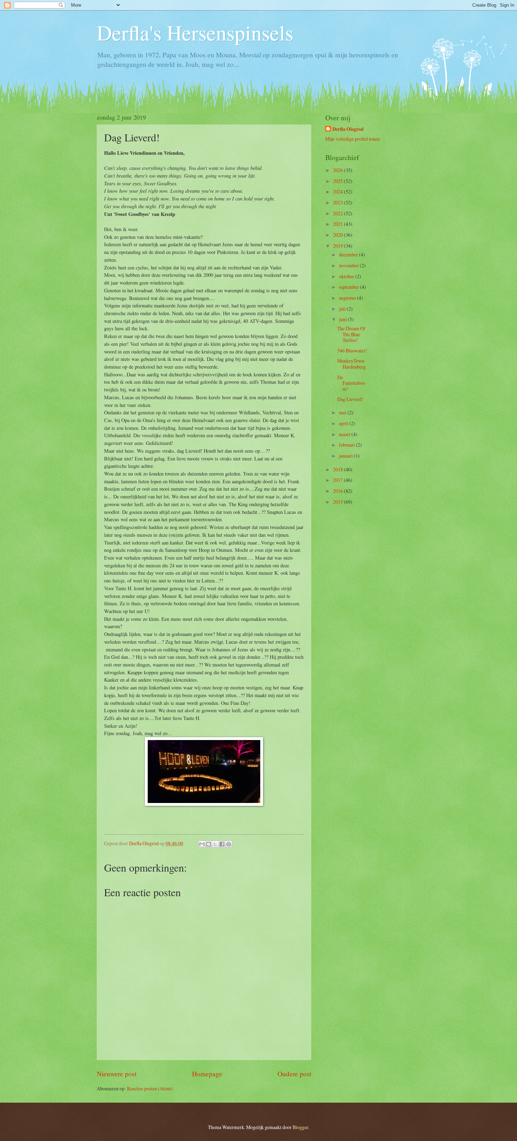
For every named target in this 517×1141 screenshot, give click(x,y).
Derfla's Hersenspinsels (195, 32)
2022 (338, 213)
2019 (338, 245)
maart (345, 434)
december (349, 254)
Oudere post (294, 1073)
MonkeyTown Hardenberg (351, 363)
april (344, 423)
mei (343, 412)
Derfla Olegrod (348, 129)
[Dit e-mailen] (201, 844)
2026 (338, 170)
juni (343, 319)
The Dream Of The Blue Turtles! (351, 334)
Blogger (300, 1127)
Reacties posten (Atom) (150, 1088)
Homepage (207, 1073)
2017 (338, 480)
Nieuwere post (116, 1073)
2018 (338, 469)
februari (347, 444)
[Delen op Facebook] (221, 844)
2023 (338, 202)
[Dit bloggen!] (208, 844)
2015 (338, 501)
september (349, 286)
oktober (347, 276)
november (349, 265)
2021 (338, 224)
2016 (338, 490)
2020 (338, 234)
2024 (338, 191)
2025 (338, 181)
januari (346, 455)
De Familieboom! (351, 383)
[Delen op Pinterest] (228, 844)
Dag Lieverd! (350, 399)
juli (343, 308)
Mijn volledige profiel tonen (352, 138)
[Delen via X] (215, 844)
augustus (348, 297)
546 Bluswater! (352, 350)
